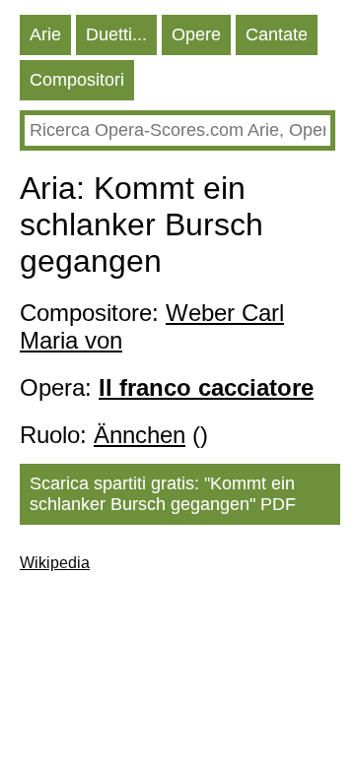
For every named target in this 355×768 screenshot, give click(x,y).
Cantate (277, 34)
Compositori (77, 80)
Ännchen (139, 434)
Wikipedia (55, 562)
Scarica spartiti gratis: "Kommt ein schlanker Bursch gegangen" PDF (163, 494)
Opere (196, 34)
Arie (45, 34)
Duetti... (116, 34)
